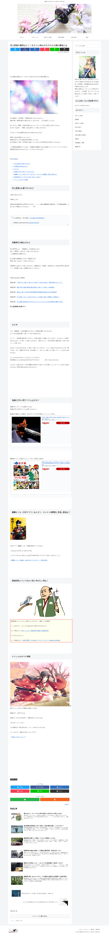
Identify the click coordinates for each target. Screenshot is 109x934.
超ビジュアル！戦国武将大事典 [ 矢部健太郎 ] (35, 630)
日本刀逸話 (78, 131)
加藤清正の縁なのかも (20, 166)
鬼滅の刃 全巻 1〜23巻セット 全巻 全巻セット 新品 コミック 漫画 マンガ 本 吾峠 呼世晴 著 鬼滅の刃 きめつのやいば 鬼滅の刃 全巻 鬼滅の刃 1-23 (56, 463)
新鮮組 (77, 119)
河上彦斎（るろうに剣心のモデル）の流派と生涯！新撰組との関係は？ (38, 297)
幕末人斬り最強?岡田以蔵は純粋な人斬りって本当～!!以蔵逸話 (35, 287)
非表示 (16, 159)
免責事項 (98, 929)
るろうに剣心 (79, 115)
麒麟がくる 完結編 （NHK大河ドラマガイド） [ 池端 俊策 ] (29, 560)
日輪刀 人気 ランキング (18, 737)
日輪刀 (77, 139)
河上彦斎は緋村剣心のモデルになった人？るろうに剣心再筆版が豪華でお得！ (40, 302)
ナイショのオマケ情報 (20, 179)
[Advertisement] (39, 64)
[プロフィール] (87, 67)
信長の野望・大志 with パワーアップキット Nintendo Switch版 (41, 640)
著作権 (92, 929)
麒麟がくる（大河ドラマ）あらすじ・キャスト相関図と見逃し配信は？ (35, 174)
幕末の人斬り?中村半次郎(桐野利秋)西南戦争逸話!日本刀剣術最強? (37, 292)
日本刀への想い (79, 123)
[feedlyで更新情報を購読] (25, 799)
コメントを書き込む (39, 916)
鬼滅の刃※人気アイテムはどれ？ (24, 171)
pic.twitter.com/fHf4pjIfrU (37, 218)
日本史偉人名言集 (80, 135)
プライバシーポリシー (84, 929)
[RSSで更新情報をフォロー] (54, 799)
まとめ (16, 169)
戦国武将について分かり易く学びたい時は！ (27, 177)
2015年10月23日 (34, 222)
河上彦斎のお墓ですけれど (22, 163)
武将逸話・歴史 (14, 779)
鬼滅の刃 (77, 146)
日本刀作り (78, 127)
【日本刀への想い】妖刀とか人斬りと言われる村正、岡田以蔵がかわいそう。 (40, 282)
